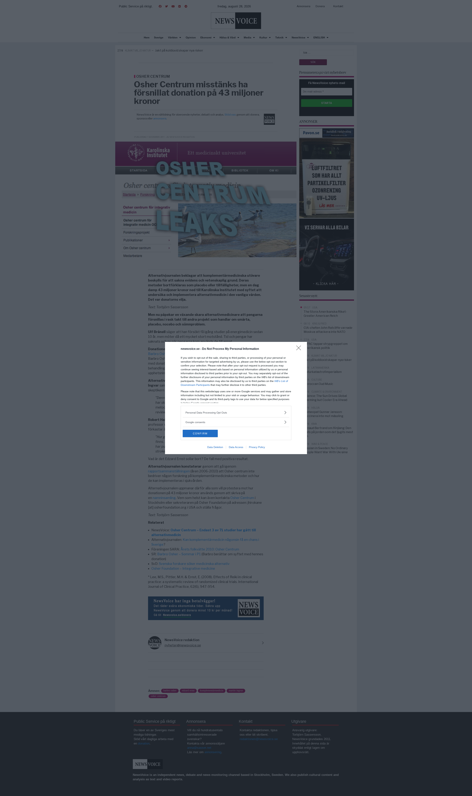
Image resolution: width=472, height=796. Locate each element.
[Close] (299, 349)
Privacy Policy (257, 447)
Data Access (236, 447)
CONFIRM (200, 433)
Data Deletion (215, 447)
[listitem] (236, 412)
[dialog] (236, 398)
